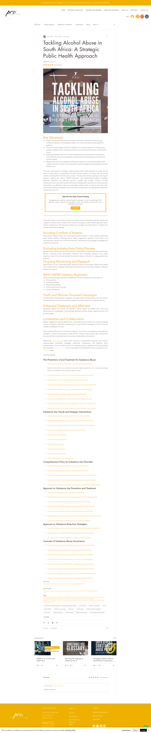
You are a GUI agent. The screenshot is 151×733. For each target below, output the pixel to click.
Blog (88, 24)
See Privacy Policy (70, 730)
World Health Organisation (97, 612)
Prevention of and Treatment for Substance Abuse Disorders (60, 605)
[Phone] (138, 16)
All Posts (37, 24)
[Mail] (142, 16)
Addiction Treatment (65, 24)
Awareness (79, 24)
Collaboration (80, 609)
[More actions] (107, 36)
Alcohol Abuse (69, 612)
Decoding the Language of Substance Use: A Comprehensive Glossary (74, 659)
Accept (143, 730)
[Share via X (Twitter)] (48, 622)
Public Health (47, 609)
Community (47, 612)
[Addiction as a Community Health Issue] (47, 648)
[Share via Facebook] (44, 622)
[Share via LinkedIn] (52, 622)
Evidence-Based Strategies (94, 609)
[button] (111, 10)
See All (115, 638)
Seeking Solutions (58, 612)
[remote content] (75, 202)
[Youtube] (104, 726)
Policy (104, 605)
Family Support (49, 24)
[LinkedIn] (101, 726)
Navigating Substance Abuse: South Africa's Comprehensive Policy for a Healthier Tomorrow (103, 659)
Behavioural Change (81, 612)
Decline (135, 730)
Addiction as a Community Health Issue (46, 659)
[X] (97, 726)
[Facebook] (94, 726)
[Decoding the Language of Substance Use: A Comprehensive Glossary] (75, 648)
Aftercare (70, 609)
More (95, 24)
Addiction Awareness (59, 609)
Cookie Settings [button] (126, 730)
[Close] (149, 730)
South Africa (82, 605)
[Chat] (147, 16)
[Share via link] (57, 622)
